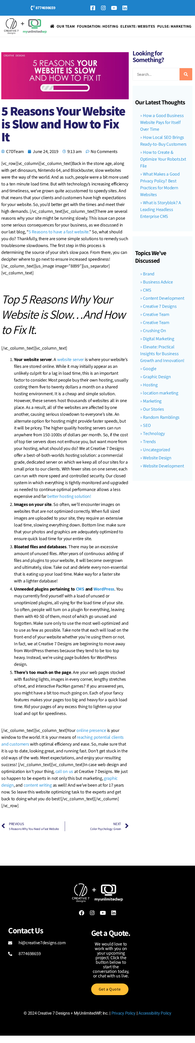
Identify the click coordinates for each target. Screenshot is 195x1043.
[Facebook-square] (92, 8)
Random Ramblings (161, 417)
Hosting (150, 385)
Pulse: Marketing (174, 26)
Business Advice (158, 282)
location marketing (160, 393)
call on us (64, 771)
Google (149, 369)
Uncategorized (156, 450)
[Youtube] (114, 8)
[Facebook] (81, 912)
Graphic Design (157, 377)
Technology (154, 433)
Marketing (152, 401)
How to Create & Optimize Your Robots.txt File (163, 159)
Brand (148, 274)
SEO (147, 425)
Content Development (163, 298)
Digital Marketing (158, 339)
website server (70, 359)
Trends (149, 442)
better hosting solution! (69, 496)
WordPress (104, 589)
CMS (80, 589)
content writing (38, 785)
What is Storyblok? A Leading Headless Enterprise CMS (160, 210)
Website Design (157, 458)
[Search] (186, 74)
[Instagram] (103, 8)
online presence (91, 730)
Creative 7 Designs (159, 306)
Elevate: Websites (137, 26)
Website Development (163, 466)
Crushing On (154, 331)
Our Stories (153, 409)
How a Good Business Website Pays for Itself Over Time (162, 122)
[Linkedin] (124, 8)
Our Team (66, 26)
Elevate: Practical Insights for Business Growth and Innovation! (162, 354)
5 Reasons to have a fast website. (59, 232)
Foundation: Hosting (98, 26)
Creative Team (156, 314)
